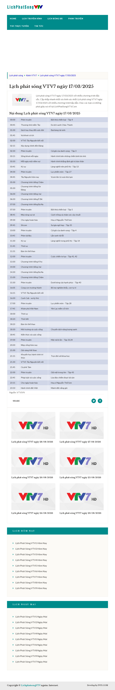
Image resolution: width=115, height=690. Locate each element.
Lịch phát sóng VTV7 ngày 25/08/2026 (80, 477)
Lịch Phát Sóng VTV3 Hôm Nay (31, 554)
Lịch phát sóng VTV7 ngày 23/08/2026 (80, 513)
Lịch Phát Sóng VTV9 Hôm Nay (31, 588)
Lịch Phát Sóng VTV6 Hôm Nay (31, 571)
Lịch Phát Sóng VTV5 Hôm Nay (31, 565)
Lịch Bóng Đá (55, 18)
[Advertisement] (57, 52)
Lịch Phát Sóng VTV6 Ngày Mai (31, 644)
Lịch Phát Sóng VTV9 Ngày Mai (31, 656)
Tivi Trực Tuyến (19, 26)
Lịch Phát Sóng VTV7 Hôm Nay (31, 576)
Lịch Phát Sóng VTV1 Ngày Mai (31, 616)
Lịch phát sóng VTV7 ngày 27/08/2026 (80, 442)
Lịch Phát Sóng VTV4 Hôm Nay (31, 560)
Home (13, 18)
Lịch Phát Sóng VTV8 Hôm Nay (31, 582)
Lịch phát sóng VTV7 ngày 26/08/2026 (32, 477)
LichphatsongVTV (30, 685)
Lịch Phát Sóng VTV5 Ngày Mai (31, 639)
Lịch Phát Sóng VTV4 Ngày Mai (31, 633)
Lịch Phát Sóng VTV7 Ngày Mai (31, 661)
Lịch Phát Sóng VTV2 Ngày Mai (31, 622)
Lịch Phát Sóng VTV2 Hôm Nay (31, 548)
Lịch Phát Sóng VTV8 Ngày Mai (31, 650)
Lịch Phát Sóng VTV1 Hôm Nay (31, 543)
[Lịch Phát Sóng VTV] (25, 6)
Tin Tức (38, 26)
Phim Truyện (75, 18)
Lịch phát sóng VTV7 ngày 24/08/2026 (32, 513)
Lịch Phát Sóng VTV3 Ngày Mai (31, 627)
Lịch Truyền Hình (32, 18)
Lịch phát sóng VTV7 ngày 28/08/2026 (32, 442)
